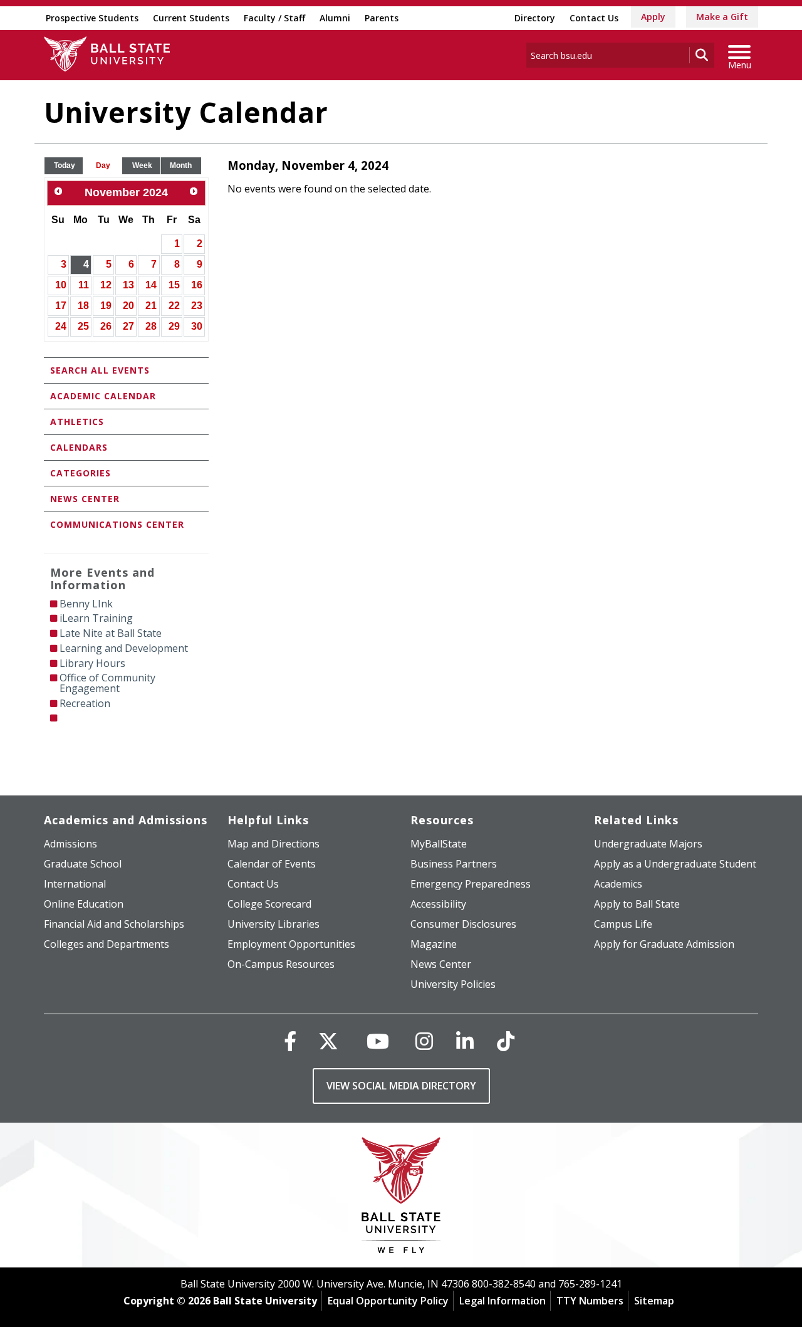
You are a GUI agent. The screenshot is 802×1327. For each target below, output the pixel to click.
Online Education (83, 904)
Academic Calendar (103, 396)
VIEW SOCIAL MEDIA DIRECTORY (401, 1086)
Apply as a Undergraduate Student (675, 864)
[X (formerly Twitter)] (328, 1040)
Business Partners (453, 864)
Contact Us (594, 18)
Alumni (335, 18)
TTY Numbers (589, 1301)
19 (106, 305)
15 (174, 285)
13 (128, 285)
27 (128, 326)
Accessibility (438, 904)
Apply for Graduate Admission (664, 944)
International (75, 884)
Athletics (77, 421)
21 (151, 305)
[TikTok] (505, 1040)
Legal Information (502, 1301)
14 (151, 285)
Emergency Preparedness (470, 884)
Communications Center (117, 524)
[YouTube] (378, 1040)
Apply (653, 17)
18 (83, 305)
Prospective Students (92, 18)
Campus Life (623, 924)
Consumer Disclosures (463, 924)
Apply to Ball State (637, 904)
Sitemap (654, 1301)
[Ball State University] (401, 1198)
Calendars (79, 447)
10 (60, 285)
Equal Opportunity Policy (388, 1301)
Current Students (191, 18)
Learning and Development (124, 648)
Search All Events (100, 370)
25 (83, 326)
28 (151, 326)
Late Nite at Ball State (111, 633)
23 (196, 305)
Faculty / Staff (274, 18)
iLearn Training (96, 618)
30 (196, 326)
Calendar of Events (271, 864)
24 (60, 326)
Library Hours (92, 663)
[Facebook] (290, 1040)
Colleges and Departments (106, 944)
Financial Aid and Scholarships (114, 924)
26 (106, 326)
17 (60, 305)
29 (174, 326)
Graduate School (83, 864)
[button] (64, 165)
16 (196, 285)
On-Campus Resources (281, 964)
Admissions (70, 844)
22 (174, 305)
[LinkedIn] (465, 1040)
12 (106, 285)
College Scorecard (269, 904)
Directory (534, 18)
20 (128, 305)
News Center (85, 499)
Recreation (85, 703)
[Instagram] (424, 1040)
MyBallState (438, 844)
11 (83, 285)
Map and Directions (273, 844)
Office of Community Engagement (107, 683)
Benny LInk (86, 604)
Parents (381, 18)
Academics (618, 884)
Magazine (433, 944)
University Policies (453, 984)
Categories (80, 473)
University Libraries (273, 924)
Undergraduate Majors (648, 844)
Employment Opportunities (291, 944)
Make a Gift (722, 17)
